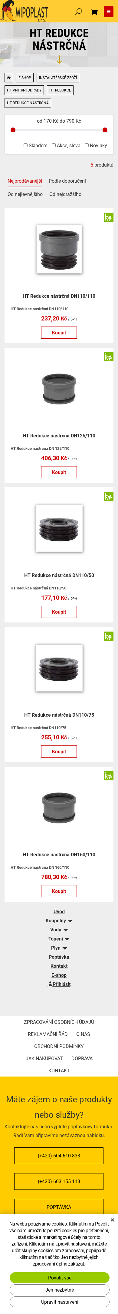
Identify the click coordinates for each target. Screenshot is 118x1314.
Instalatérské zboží (58, 77)
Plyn (56, 947)
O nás (83, 1034)
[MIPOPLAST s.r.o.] (24, 10)
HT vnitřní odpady (24, 90)
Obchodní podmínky (59, 1046)
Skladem (38, 145)
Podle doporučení (67, 181)
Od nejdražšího (65, 194)
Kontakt (59, 966)
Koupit (59, 332)
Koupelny (56, 920)
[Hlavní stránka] (9, 78)
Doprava (82, 1058)
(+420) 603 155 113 (59, 1181)
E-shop (24, 77)
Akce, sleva (68, 145)
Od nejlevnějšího (25, 194)
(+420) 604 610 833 (59, 1155)
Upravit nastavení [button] (59, 1302)
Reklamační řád (48, 1034)
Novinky (98, 145)
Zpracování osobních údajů (59, 1022)
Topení (56, 938)
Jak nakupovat (44, 1058)
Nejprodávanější (25, 181)
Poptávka (59, 957)
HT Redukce (60, 90)
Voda (56, 929)
